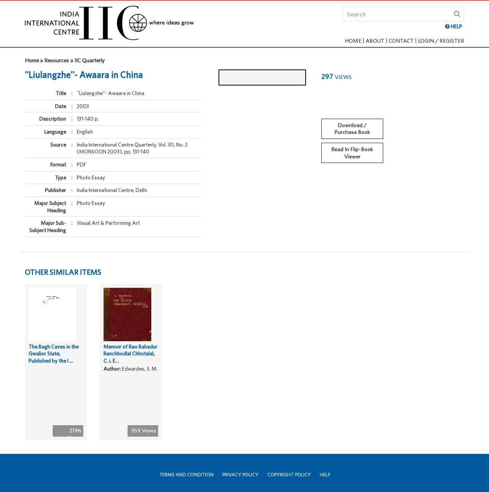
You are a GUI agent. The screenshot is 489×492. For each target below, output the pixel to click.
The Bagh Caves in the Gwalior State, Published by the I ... (54, 354)
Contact (401, 40)
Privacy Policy (240, 474)
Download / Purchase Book (352, 129)
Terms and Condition (186, 474)
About (375, 40)
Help (325, 474)
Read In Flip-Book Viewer (352, 153)
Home (353, 40)
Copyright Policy (289, 474)
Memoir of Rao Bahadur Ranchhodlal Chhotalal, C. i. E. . (130, 354)
